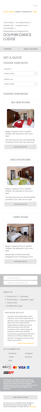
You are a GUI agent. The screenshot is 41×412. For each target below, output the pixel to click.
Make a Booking (31, 49)
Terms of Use (12, 303)
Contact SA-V (12, 296)
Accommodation (23, 23)
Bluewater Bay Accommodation (16, 31)
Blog (10, 360)
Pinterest (28, 357)
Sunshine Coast (22, 25)
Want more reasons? (26, 343)
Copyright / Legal (26, 300)
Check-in (7, 69)
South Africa (9, 23)
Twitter (11, 357)
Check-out (8, 79)
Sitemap (32, 407)
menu (31, 5)
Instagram (29, 353)
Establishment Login (14, 306)
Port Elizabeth (9, 28)
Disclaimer (24, 296)
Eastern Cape (8, 25)
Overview (7, 49)
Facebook (12, 353)
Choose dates (20, 147)
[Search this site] (27, 5)
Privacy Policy (12, 300)
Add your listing (20, 397)
